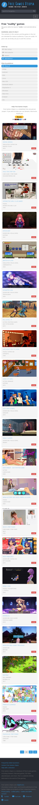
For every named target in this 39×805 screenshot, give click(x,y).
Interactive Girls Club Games (13, 201)
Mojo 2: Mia (6, 586)
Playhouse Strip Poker (10, 734)
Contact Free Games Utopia (10, 765)
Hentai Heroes (8, 142)
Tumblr (6, 796)
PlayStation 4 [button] (6, 87)
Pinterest (29, 796)
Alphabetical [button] (8, 58)
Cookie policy (15, 791)
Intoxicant (6, 231)
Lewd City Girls (8, 379)
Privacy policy (5, 791)
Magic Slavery (7, 438)
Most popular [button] (8, 52)
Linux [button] (4, 78)
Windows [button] (5, 91)
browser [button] (5, 97)
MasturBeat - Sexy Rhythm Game (14, 468)
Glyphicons (20, 785)
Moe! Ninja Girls (8, 556)
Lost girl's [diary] (9, 408)
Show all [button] (7, 66)
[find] (34, 11)
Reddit (6, 800)
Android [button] (4, 72)
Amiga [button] (4, 69)
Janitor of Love (8, 260)
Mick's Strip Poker (9, 527)
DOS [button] (3, 75)
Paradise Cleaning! (9, 704)
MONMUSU (6, 616)
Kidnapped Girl (8, 290)
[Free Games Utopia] (19, 4)
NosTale (5, 675)
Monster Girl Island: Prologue (13, 645)
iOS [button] (3, 100)
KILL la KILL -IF (7, 320)
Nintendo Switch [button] (7, 84)
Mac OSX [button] (5, 81)
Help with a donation (8, 768)
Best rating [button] (7, 49)
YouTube (18, 796)
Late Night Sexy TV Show (11, 349)
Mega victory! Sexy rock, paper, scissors (16, 497)
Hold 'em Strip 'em (9, 171)
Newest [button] (6, 55)
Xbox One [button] (5, 94)
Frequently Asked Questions (10, 763)
